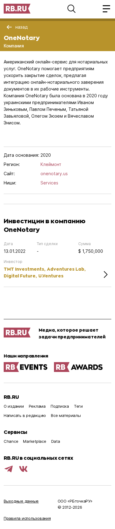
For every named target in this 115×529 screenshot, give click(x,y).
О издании (14, 406)
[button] (71, 9)
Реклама (37, 406)
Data (55, 441)
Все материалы (66, 415)
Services (49, 182)
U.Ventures (50, 276)
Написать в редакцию (25, 415)
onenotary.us (54, 173)
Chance (11, 441)
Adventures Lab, (66, 269)
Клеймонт (50, 164)
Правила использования (27, 518)
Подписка (60, 406)
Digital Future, (20, 276)
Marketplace (34, 441)
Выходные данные (21, 501)
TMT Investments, (24, 269)
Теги (78, 406)
